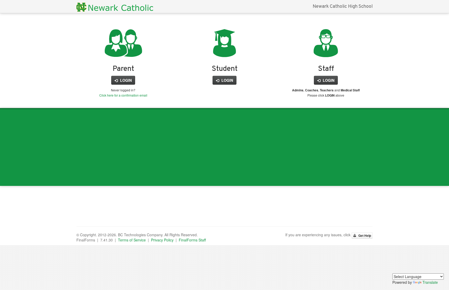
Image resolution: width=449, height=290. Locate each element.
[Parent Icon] (123, 51)
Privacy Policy (162, 239)
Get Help (364, 235)
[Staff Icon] (326, 51)
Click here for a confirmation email (123, 95)
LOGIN (125, 80)
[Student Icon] (224, 51)
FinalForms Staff (192, 239)
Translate (430, 282)
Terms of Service (132, 239)
